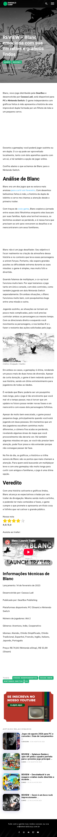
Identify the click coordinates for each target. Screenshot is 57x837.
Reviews (17, 62)
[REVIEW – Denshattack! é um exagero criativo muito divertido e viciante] (11, 781)
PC (26, 681)
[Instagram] (23, 832)
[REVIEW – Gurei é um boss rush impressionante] (11, 802)
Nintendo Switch (13, 681)
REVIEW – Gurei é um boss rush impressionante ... (37, 796)
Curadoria (25, 742)
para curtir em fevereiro (23, 190)
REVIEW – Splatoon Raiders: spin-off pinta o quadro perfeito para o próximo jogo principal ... (36, 756)
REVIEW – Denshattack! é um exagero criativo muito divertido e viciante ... (37, 777)
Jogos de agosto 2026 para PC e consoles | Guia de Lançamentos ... (37, 736)
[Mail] (28, 832)
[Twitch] (33, 832)
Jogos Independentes (25, 678)
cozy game (23, 208)
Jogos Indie (46, 678)
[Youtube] (38, 832)
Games (7, 62)
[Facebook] (19, 832)
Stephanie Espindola (35, 68)
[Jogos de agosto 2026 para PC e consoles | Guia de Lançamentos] (11, 741)
